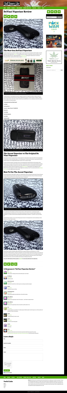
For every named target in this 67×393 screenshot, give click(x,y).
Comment (5, 352)
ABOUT (5, 383)
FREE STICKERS (19, 8)
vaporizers (20, 258)
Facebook (5, 16)
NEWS (5, 8)
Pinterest (15, 16)
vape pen (15, 54)
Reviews (8, 8)
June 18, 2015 (10, 277)
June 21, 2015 (10, 325)
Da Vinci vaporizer (24, 166)
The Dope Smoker (48, 67)
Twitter (8, 16)
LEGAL (5, 386)
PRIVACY (5, 385)
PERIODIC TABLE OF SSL (27, 8)
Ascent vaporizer (24, 56)
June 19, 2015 (10, 315)
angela (9, 313)
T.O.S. (4, 387)
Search (62, 70)
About (43, 8)
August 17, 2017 (10, 330)
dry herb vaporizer (23, 55)
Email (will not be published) (7, 343)
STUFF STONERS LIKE (12, 4)
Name (4, 338)
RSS (12, 16)
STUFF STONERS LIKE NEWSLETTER (54, 15)
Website (5, 347)
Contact (39, 8)
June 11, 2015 (10, 272)
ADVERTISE (34, 8)
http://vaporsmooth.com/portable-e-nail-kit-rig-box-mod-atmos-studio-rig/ (18, 333)
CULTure (13, 8)
